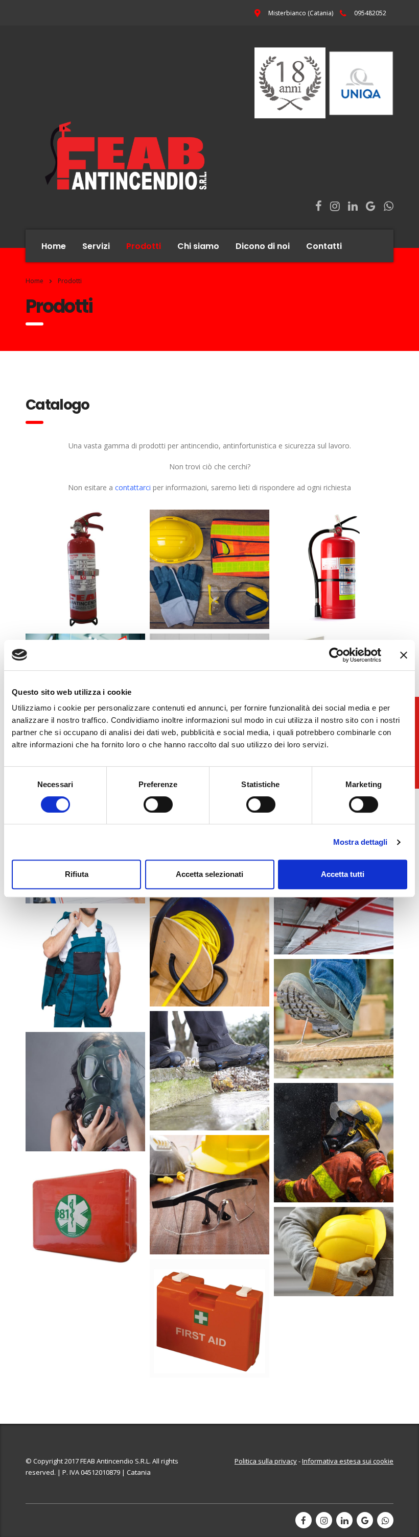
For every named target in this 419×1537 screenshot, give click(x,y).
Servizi (96, 246)
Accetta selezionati (209, 874)
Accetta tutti (342, 874)
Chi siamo (198, 246)
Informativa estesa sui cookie (347, 1461)
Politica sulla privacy (266, 1461)
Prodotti (143, 246)
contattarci (133, 487)
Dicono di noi (263, 246)
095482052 (370, 13)
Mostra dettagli (360, 842)
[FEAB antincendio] (173, 118)
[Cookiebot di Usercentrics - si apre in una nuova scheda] (336, 655)
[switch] (158, 804)
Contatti (324, 246)
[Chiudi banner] (403, 655)
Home (53, 246)
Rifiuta (76, 874)
